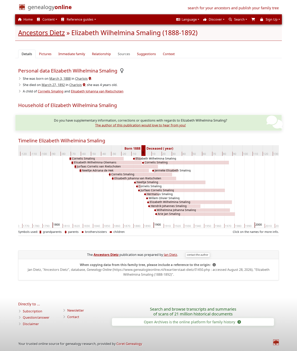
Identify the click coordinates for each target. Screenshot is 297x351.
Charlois (81, 78)
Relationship (101, 54)
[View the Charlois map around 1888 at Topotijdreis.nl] (89, 78)
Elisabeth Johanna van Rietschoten (97, 91)
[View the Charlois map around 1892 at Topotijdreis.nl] (83, 85)
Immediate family (71, 54)
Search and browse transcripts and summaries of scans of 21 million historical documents (193, 311)
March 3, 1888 (60, 78)
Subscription (32, 311)
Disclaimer (31, 324)
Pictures (45, 54)
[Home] (276, 342)
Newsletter (75, 310)
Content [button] (48, 19)
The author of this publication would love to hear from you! (140, 125)
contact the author (197, 254)
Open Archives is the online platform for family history (190, 321)
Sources (124, 54)
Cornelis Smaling (50, 91)
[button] (187, 19)
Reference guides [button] (79, 19)
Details (27, 54)
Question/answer (36, 317)
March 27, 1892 (53, 85)
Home (28, 19)
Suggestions (146, 54)
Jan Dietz (170, 254)
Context (169, 54)
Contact (73, 317)
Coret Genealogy (129, 344)
